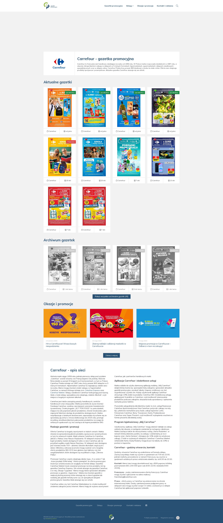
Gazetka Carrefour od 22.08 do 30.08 (60, 209)
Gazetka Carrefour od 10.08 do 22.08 (163, 268)
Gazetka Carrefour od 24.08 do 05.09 (60, 110)
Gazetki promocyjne (113, 6)
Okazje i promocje (145, 6)
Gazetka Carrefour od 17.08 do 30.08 (129, 160)
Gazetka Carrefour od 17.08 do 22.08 (60, 268)
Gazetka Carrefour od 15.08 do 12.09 (94, 160)
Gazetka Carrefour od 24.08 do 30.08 (94, 110)
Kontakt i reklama (165, 6)
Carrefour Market (57, 392)
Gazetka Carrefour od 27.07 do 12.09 (60, 160)
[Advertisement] (111, 32)
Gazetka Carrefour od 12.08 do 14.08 (129, 268)
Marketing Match (51, 518)
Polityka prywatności (151, 518)
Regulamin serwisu (167, 518)
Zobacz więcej (111, 355)
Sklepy (129, 6)
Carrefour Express (92, 390)
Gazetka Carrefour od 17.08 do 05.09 (163, 160)
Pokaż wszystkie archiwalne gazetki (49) (111, 296)
